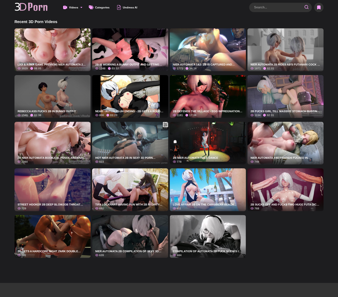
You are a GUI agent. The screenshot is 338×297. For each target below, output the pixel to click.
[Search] (306, 7)
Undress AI (130, 7)
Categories (102, 7)
